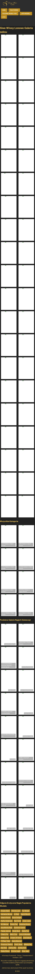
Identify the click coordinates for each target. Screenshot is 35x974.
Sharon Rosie (5, 917)
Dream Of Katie (16, 938)
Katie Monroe (16, 941)
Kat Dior (4, 948)
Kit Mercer (4, 924)
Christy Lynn (16, 911)
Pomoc (19, 955)
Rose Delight (16, 917)
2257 (20, 957)
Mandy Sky (28, 944)
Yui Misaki (25, 911)
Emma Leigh (15, 951)
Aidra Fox (25, 931)
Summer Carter (19, 928)
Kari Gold (17, 921)
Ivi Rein (16, 914)
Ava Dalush (27, 938)
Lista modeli (25, 13)
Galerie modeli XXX (9, 13)
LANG (4, 17)
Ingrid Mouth (25, 914)
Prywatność (12, 955)
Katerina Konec (25, 924)
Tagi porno (14, 10)
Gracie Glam (5, 911)
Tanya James (5, 931)
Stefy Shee (18, 944)
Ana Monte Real (6, 928)
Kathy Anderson (6, 921)
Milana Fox (4, 938)
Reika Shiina (5, 951)
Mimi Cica (13, 934)
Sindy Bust (16, 931)
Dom (4, 10)
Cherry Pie (4, 934)
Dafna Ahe (12, 948)
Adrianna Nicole (6, 914)
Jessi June (26, 921)
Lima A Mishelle (24, 934)
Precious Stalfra (6, 944)
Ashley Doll (22, 948)
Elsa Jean (25, 951)
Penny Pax (13, 924)
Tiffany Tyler (5, 941)
